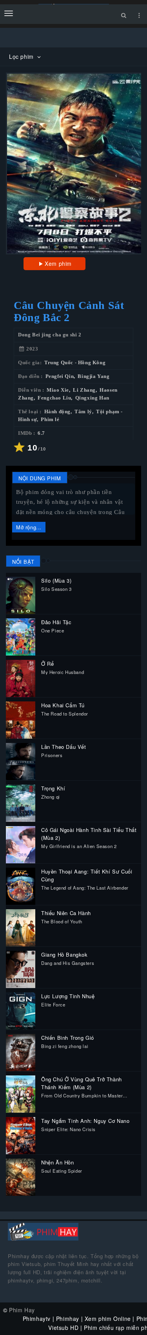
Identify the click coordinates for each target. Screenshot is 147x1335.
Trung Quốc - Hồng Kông (74, 362)
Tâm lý (83, 411)
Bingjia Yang (93, 376)
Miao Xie (58, 390)
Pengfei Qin (59, 376)
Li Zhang (84, 390)
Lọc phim (22, 56)
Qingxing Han (92, 398)
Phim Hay (22, 1310)
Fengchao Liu (54, 398)
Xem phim (58, 263)
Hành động (57, 411)
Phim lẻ (50, 419)
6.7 (41, 433)
